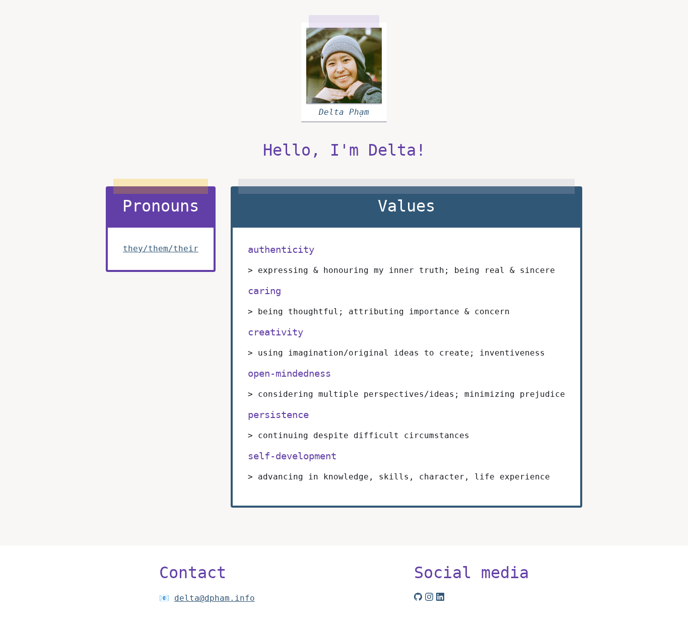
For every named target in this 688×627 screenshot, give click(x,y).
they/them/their (160, 248)
